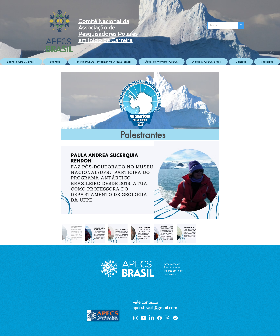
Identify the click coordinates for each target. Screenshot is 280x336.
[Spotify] (175, 318)
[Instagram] (136, 318)
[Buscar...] (241, 25)
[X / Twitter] (167, 318)
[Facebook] (159, 318)
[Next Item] (215, 180)
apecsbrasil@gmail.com (155, 307)
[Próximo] (262, 32)
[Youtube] (143, 318)
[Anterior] (18, 32)
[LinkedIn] (151, 318)
